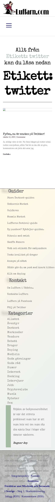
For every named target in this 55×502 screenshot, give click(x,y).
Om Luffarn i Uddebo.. (8, 288)
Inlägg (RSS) (12, 496)
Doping (7, 350)
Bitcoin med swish (8, 236)
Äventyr (7, 323)
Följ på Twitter (8, 307)
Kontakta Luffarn (8, 294)
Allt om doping (8, 274)
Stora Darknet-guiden (8, 198)
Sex (7, 403)
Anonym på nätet (8, 261)
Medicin (7, 354)
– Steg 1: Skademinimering (27, 486)
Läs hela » (7, 154)
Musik (7, 394)
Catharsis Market (8, 204)
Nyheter (7, 398)
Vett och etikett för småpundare (8, 248)
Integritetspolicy (20, 475)
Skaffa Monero (8, 242)
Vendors (7, 336)
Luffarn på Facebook (8, 301)
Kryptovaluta (7, 389)
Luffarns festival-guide (8, 223)
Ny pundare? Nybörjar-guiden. (8, 229)
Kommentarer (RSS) (33, 496)
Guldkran (8, 210)
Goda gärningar (7, 358)
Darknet (7, 328)
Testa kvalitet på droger (8, 255)
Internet (7, 372)
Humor (7, 367)
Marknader (7, 332)
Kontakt (35, 475)
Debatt (7, 341)
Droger (7, 345)
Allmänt (7, 319)
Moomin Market (8, 217)
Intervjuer (7, 380)
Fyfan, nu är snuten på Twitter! (23, 134)
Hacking (7, 376)
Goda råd (7, 363)
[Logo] (26, 8)
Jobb (7, 385)
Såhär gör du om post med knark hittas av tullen (8, 267)
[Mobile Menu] (9, 25)
